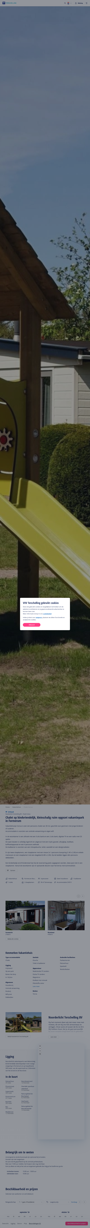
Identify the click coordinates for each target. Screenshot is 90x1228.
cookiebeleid (47, 614)
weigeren (39, 617)
